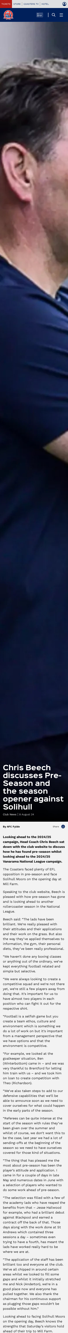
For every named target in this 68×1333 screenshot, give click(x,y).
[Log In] (64, 4)
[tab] (6, 4)
